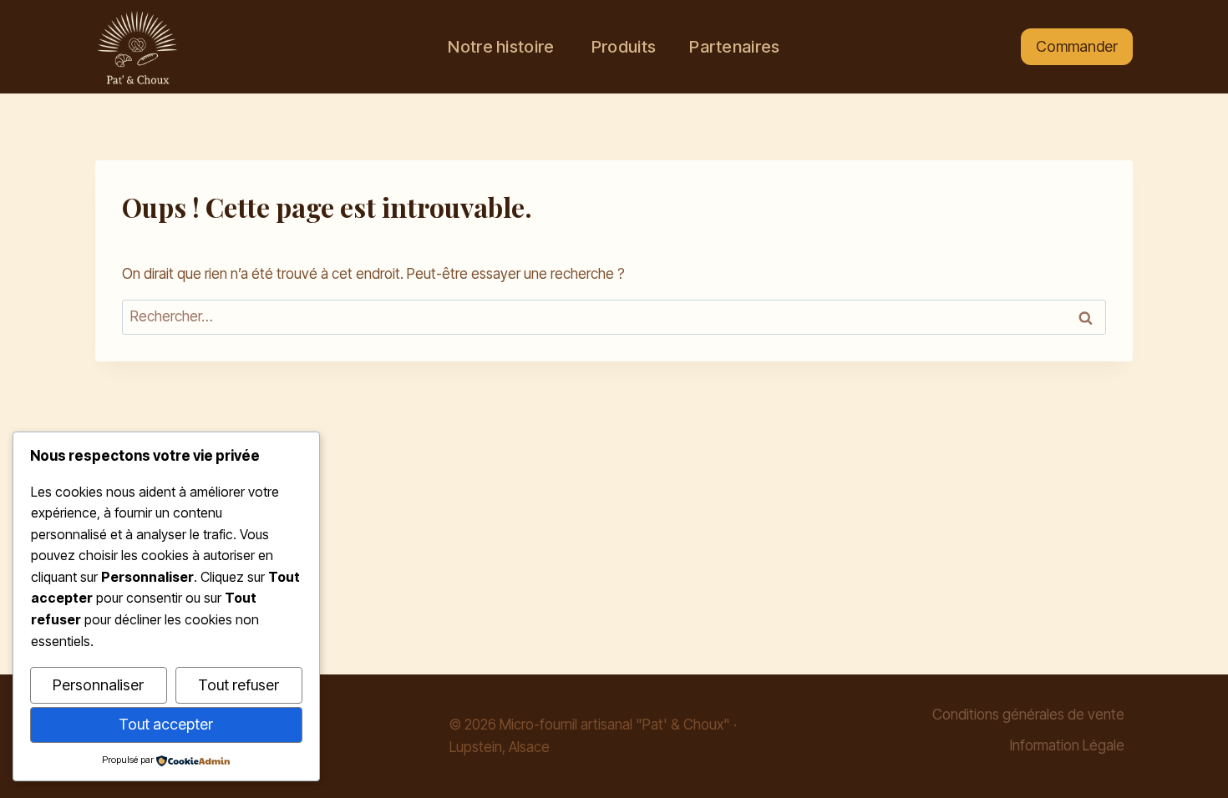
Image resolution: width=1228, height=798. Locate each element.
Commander (1077, 46)
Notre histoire (501, 47)
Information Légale (1067, 745)
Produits (622, 47)
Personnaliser (98, 685)
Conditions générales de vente (1028, 714)
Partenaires (734, 47)
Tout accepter (166, 724)
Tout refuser (238, 685)
